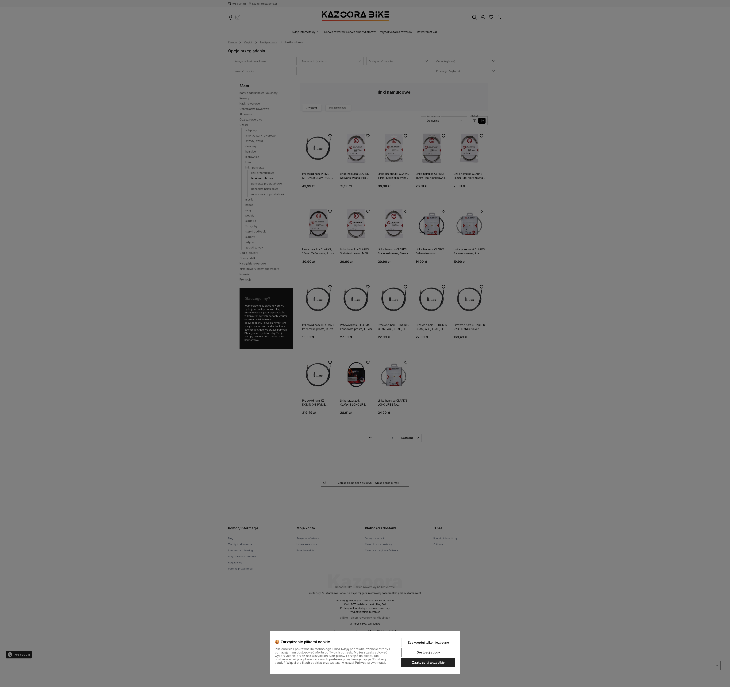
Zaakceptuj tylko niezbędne (428, 642)
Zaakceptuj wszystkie (428, 662)
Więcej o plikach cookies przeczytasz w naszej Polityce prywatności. (336, 663)
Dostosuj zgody (428, 652)
